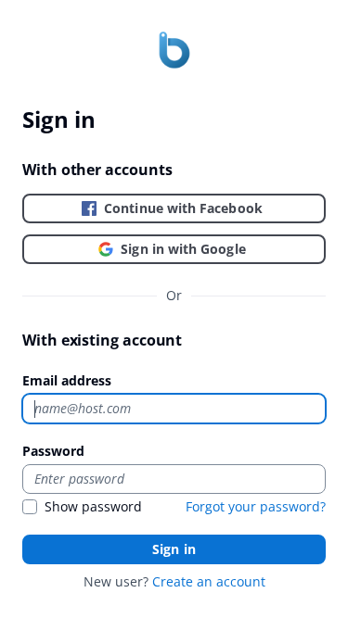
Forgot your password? (256, 506)
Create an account (208, 581)
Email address (66, 380)
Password (53, 451)
